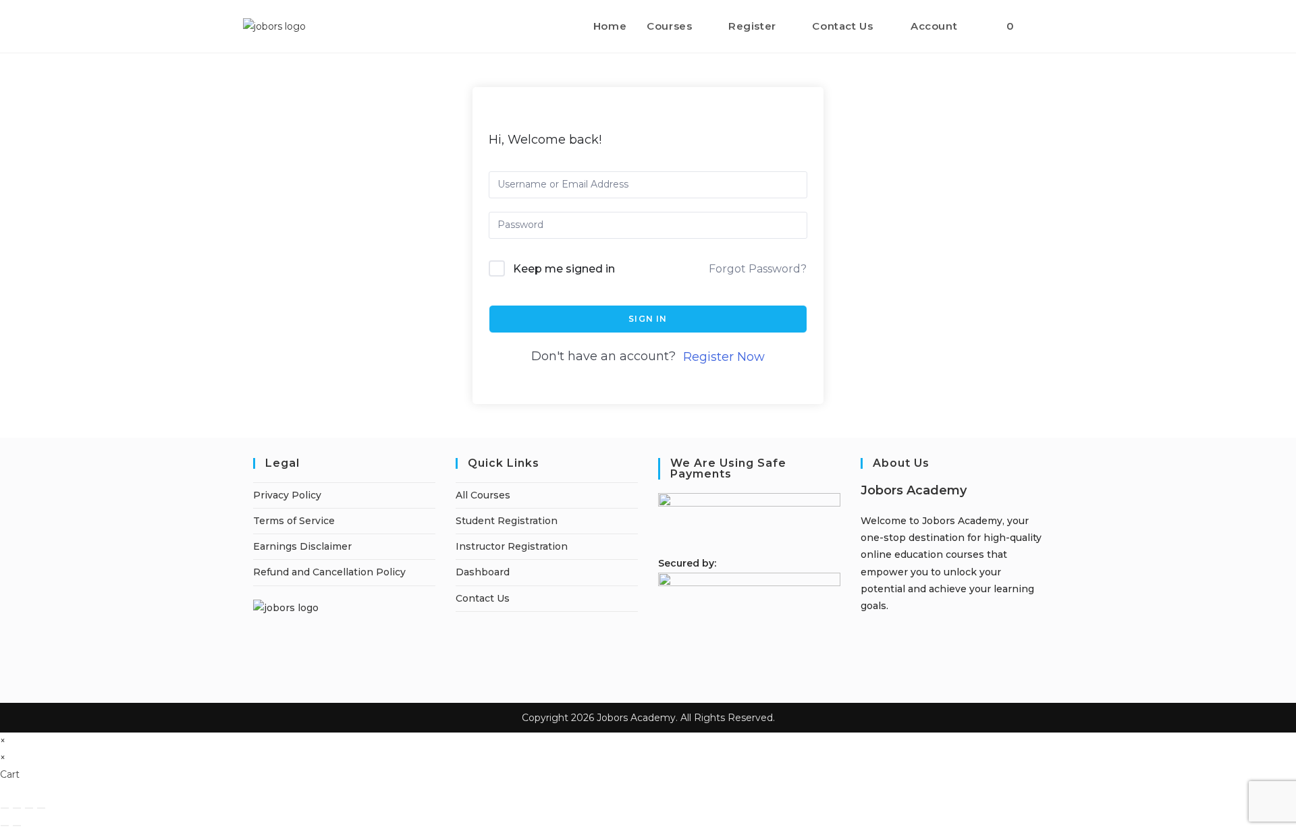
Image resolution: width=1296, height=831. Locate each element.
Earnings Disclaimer (302, 546)
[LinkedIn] (864, 656)
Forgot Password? (758, 268)
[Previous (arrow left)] (4, 825)
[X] (864, 674)
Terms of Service (294, 521)
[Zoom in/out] (4, 808)
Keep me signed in (564, 268)
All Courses (483, 495)
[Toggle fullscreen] (17, 808)
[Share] (29, 808)
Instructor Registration (512, 546)
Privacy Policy (287, 495)
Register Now (724, 356)
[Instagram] (864, 639)
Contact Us (483, 598)
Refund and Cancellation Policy (329, 572)
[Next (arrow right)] (17, 825)
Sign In (647, 319)
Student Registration (507, 521)
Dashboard (483, 572)
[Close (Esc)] (41, 808)
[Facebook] (864, 623)
